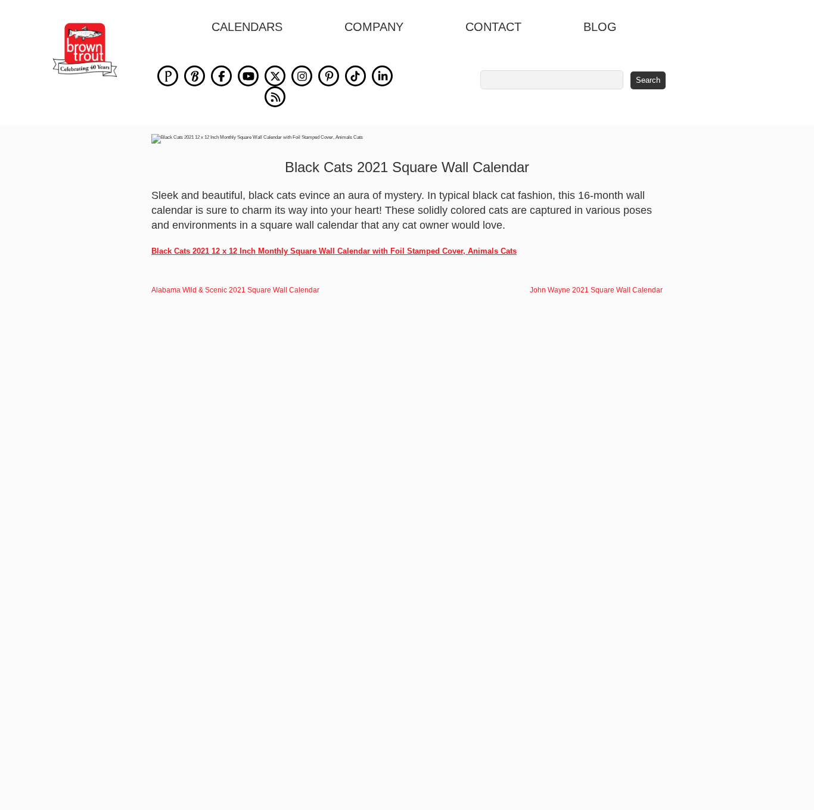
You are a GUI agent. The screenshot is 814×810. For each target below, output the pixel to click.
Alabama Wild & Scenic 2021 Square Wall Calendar (235, 290)
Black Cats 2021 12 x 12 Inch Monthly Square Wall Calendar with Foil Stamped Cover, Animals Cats (334, 251)
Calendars (247, 27)
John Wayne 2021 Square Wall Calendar (596, 290)
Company (373, 27)
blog (600, 27)
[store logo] (85, 50)
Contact (493, 27)
